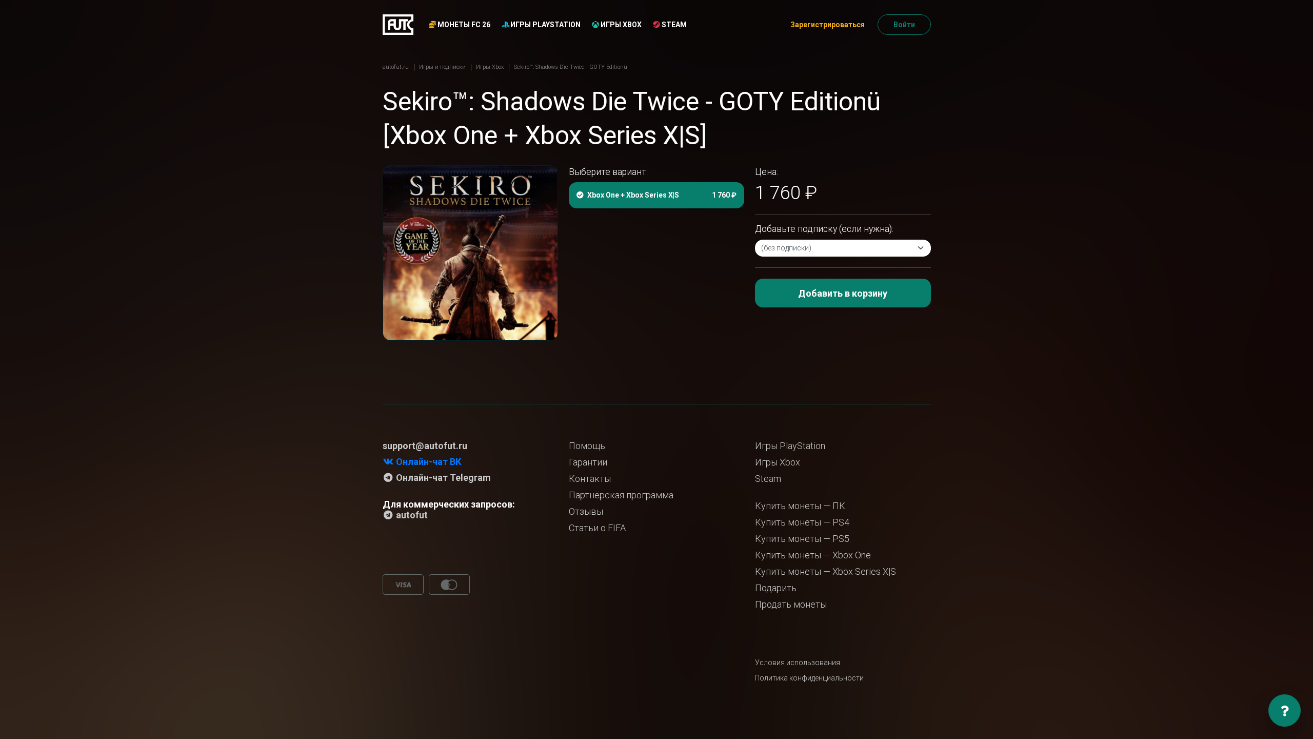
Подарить (776, 587)
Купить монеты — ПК (800, 505)
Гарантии (588, 462)
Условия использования (797, 662)
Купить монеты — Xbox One (813, 555)
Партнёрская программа (621, 495)
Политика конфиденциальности (809, 678)
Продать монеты (791, 604)
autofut (411, 515)
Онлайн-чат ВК (427, 461)
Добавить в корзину (842, 293)
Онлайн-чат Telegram (442, 477)
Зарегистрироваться (827, 25)
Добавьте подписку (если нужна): (824, 229)
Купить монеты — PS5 (802, 538)
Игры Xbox (620, 25)
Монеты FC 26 (463, 25)
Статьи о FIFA (597, 527)
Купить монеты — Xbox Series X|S (825, 571)
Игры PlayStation (545, 25)
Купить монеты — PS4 (802, 522)
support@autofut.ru (425, 445)
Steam (673, 25)
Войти (904, 25)
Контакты (590, 478)
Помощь (587, 445)
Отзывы (586, 511)
